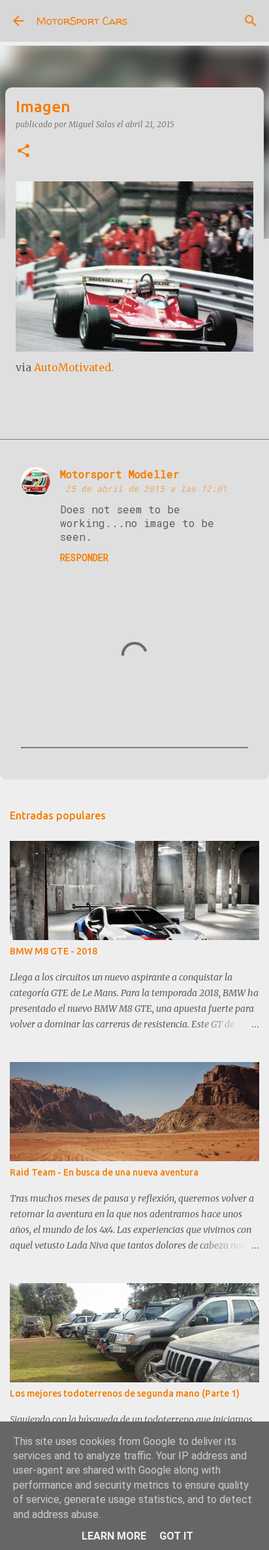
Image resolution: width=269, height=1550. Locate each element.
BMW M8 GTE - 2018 (53, 951)
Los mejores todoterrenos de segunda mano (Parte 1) (125, 1393)
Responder (84, 557)
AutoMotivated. (74, 367)
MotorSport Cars (82, 21)
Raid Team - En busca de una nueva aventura (104, 1172)
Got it (176, 1536)
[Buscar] (251, 21)
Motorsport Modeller (120, 474)
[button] (23, 151)
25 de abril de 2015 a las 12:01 (146, 488)
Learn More (114, 1536)
